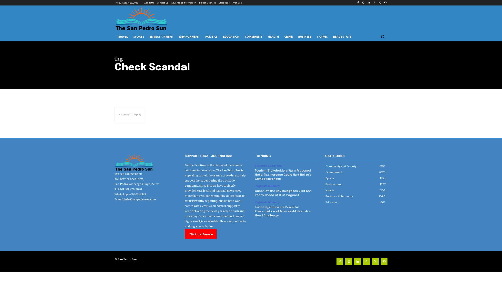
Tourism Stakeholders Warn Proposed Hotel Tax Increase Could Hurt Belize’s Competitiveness (283, 175)
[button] (382, 36)
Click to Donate (201, 234)
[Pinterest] (374, 3)
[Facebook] (358, 3)
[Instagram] (363, 3)
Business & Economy (268, 165)
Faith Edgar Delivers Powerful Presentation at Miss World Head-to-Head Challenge (283, 211)
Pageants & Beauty (267, 186)
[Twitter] (379, 3)
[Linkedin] (369, 3)
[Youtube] (385, 3)
